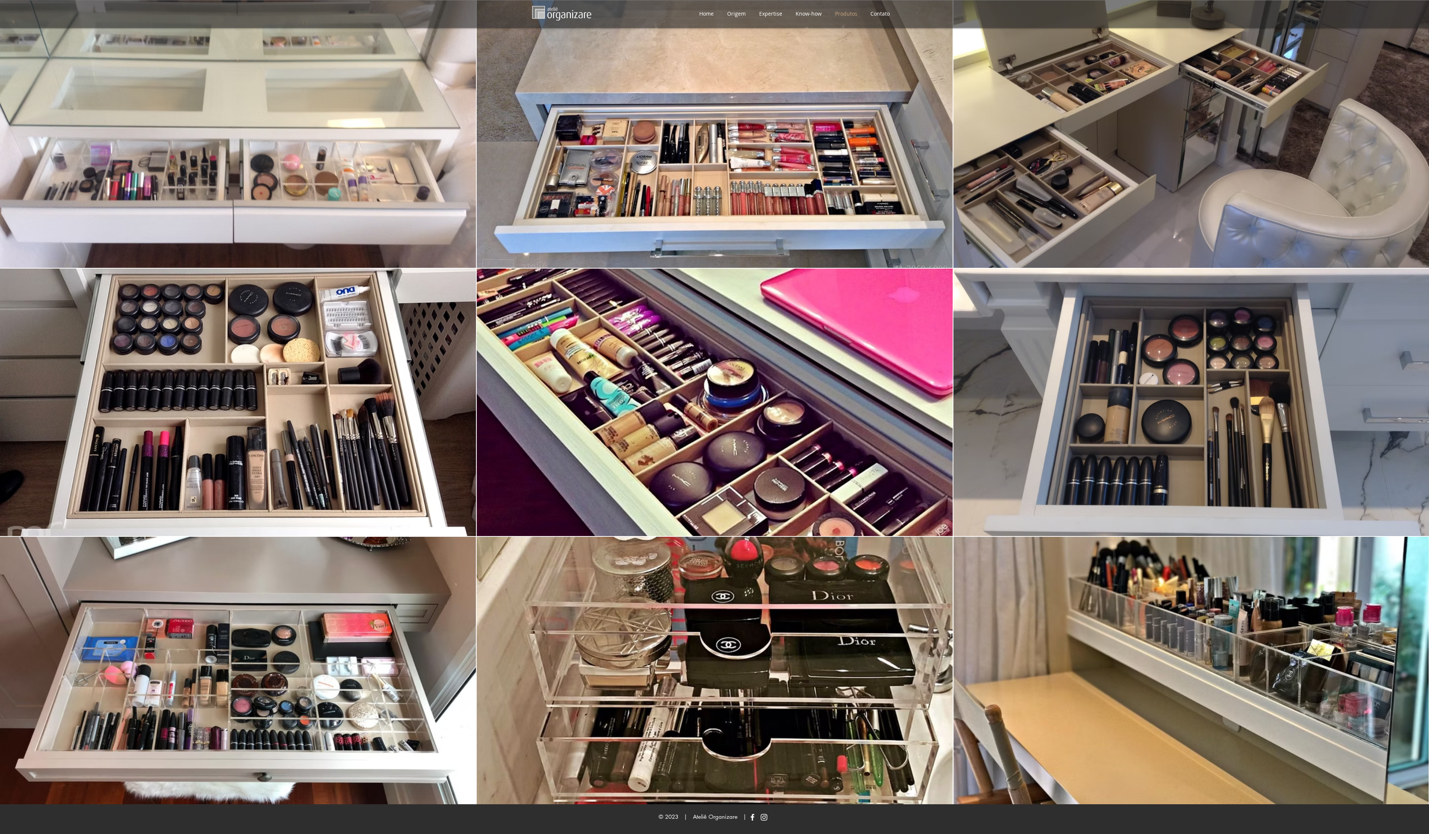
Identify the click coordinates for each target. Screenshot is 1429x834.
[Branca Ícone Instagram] (764, 817)
